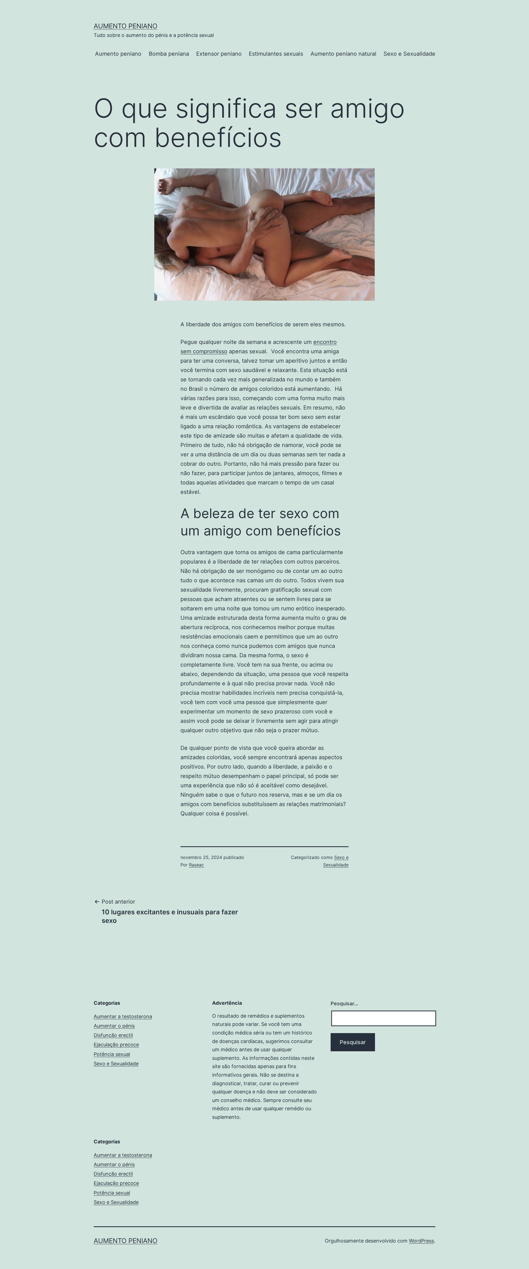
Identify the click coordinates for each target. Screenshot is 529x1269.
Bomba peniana (169, 53)
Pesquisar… (344, 1003)
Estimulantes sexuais (276, 53)
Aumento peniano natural (343, 53)
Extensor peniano (219, 53)
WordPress (421, 1241)
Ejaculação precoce (116, 1044)
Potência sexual (112, 1054)
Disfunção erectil (113, 1035)
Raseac (196, 864)
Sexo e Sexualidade (409, 53)
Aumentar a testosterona (123, 1016)
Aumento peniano (125, 26)
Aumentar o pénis (114, 1026)
